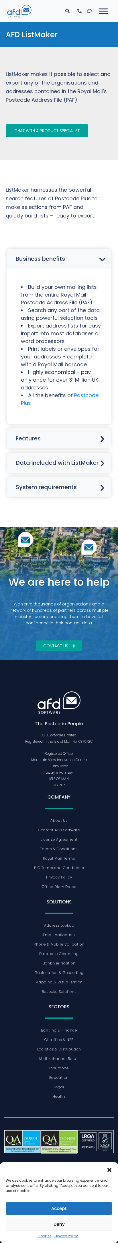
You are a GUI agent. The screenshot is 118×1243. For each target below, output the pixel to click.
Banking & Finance (59, 1030)
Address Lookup (59, 925)
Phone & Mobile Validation (59, 944)
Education (59, 1077)
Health (59, 1096)
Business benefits (40, 259)
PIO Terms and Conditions (59, 867)
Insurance (59, 1068)
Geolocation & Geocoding (59, 972)
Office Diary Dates (59, 886)
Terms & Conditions (59, 848)
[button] (109, 1169)
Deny (59, 1224)
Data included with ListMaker (57, 463)
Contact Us (55, 646)
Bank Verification (59, 963)
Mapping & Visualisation (59, 982)
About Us (59, 820)
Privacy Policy (66, 1236)
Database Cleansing (59, 953)
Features (28, 438)
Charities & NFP (59, 1039)
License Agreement (59, 839)
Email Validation (59, 934)
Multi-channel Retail (59, 1058)
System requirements (46, 487)
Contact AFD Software (59, 830)
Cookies (45, 1236)
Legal (59, 1087)
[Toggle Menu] (103, 11)
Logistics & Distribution (59, 1049)
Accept (59, 1208)
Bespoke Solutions (59, 991)
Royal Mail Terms (59, 858)
